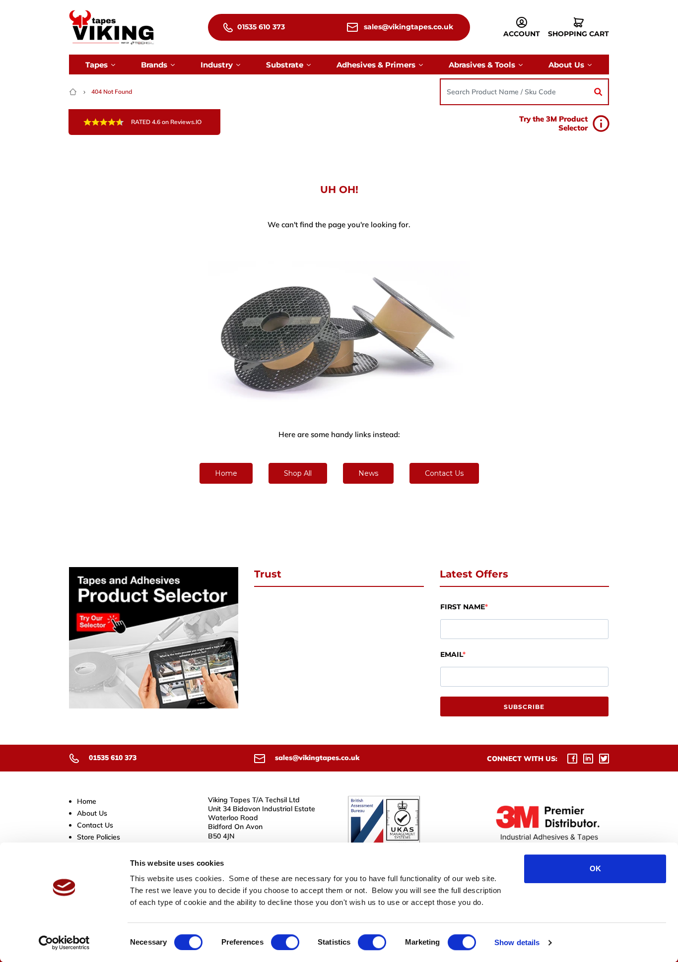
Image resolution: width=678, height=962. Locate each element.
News (368, 473)
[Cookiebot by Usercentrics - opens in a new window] (64, 942)
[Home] (74, 91)
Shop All (298, 473)
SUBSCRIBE (524, 706)
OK (595, 868)
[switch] (285, 942)
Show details (517, 942)
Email (451, 654)
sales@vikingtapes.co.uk (407, 26)
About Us (92, 813)
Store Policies (98, 837)
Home (226, 473)
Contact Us (444, 473)
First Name (462, 606)
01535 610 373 (260, 26)
